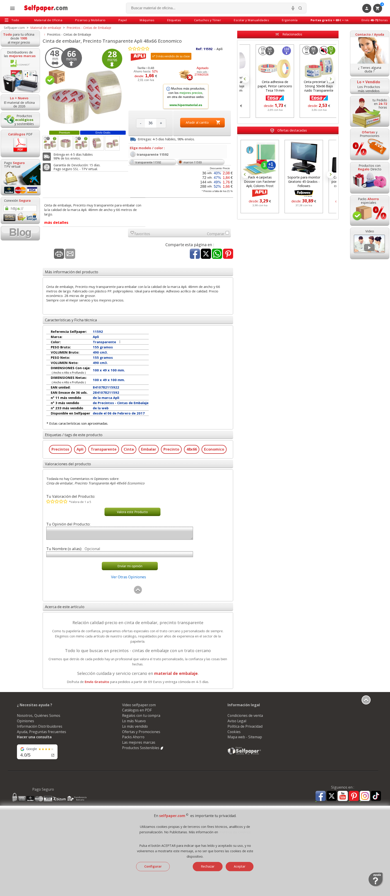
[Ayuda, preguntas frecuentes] (376, 885)
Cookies (234, 731)
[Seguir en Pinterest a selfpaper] (354, 796)
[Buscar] (300, 8)
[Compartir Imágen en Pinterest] (228, 254)
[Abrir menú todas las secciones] (12, 8)
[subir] (137, 592)
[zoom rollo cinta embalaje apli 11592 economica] (96, 143)
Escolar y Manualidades (251, 20)
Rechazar (207, 866)
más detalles (56, 222)
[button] (186, 96)
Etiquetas (174, 20)
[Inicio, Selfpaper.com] (46, 8)
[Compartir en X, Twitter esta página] (206, 254)
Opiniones (25, 720)
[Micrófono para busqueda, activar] (293, 8)
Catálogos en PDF (137, 710)
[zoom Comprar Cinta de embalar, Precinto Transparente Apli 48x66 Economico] (81, 143)
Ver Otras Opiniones (128, 576)
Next (330, 79)
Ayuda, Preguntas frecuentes (41, 731)
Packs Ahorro (133, 736)
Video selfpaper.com (139, 704)
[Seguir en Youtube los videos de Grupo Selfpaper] (343, 796)
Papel (122, 20)
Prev (245, 79)
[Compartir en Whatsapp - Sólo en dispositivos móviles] (217, 254)
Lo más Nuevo (134, 720)
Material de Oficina (48, 20)
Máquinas (147, 20)
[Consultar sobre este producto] (70, 254)
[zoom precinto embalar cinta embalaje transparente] (50, 143)
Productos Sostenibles (141, 747)
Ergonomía (290, 20)
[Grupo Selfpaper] (244, 754)
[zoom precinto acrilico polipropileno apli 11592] (65, 143)
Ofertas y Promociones (141, 731)
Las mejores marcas (138, 742)
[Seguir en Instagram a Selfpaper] (365, 796)
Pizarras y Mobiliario (90, 20)
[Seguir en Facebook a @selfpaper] (321, 796)
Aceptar (239, 866)
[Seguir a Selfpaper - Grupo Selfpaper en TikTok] (376, 796)
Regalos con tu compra (141, 715)
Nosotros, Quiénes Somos (38, 715)
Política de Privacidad (245, 726)
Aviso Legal (237, 720)
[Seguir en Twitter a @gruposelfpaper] (332, 796)
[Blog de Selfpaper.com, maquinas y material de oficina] (20, 233)
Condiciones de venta (245, 715)
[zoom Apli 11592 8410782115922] (112, 143)
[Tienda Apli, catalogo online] (138, 60)
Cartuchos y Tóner (207, 20)
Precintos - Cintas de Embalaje (69, 34)
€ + (330, 20)
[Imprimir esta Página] (59, 254)
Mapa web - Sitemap (245, 736)
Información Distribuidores (39, 726)
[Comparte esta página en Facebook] (195, 254)
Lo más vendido (135, 726)
